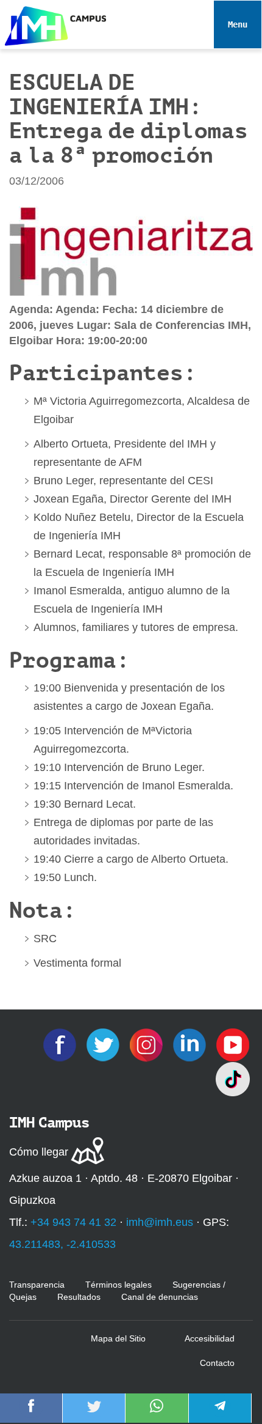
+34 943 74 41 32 (73, 1222)
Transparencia (37, 1284)
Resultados (79, 1297)
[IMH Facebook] (61, 1044)
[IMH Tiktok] (233, 1078)
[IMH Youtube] (233, 1044)
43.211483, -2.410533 (62, 1244)
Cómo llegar (38, 1152)
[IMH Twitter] (104, 1044)
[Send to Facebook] (31, 1414)
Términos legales (118, 1284)
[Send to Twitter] (94, 1414)
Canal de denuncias (159, 1297)
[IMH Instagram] (147, 1044)
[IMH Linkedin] (191, 1044)
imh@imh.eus (159, 1222)
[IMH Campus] (53, 23)
